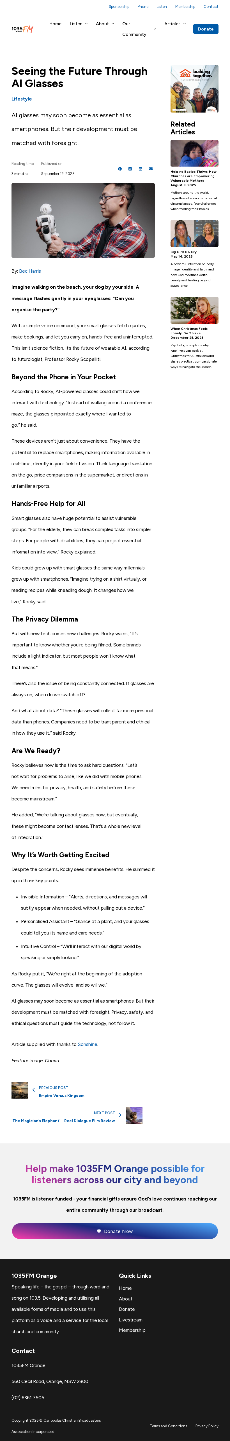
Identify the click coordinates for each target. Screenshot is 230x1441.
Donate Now (118, 1231)
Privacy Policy (207, 1426)
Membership (185, 6)
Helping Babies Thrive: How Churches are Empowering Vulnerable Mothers (194, 176)
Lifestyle (22, 99)
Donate (206, 29)
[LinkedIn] (140, 169)
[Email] (150, 169)
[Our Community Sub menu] (155, 29)
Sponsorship (119, 6)
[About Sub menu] (113, 23)
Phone (143, 6)
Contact (211, 6)
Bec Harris (30, 271)
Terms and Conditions (168, 1426)
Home (55, 23)
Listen (162, 6)
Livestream (130, 1320)
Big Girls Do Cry (184, 252)
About (102, 23)
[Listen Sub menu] (86, 23)
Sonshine (87, 1044)
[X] (130, 169)
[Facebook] (120, 169)
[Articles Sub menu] (184, 23)
